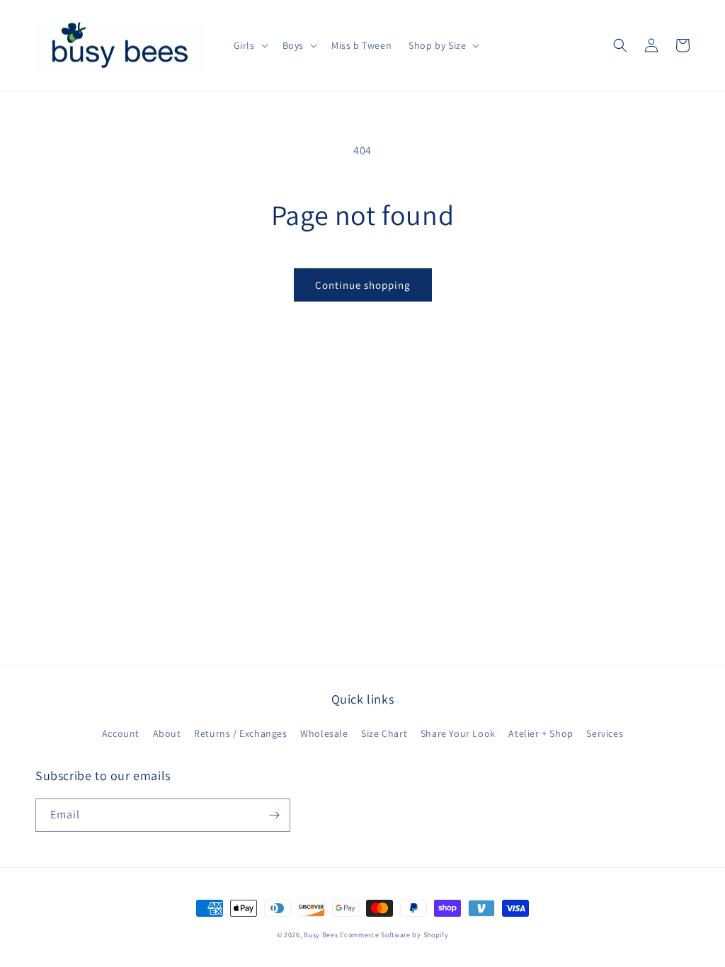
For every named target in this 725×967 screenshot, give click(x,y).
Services (604, 733)
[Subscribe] (274, 815)
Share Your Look (458, 733)
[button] (249, 45)
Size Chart (384, 733)
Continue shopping (363, 285)
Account (120, 733)
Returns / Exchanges (240, 733)
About (167, 733)
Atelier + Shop (540, 733)
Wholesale (324, 733)
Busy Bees (321, 934)
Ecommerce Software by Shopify (394, 934)
